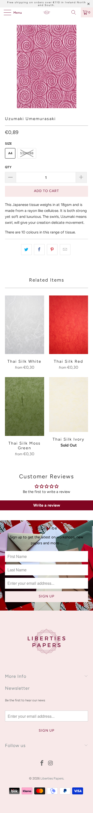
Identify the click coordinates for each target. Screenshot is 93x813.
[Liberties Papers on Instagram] (50, 763)
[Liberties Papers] (46, 12)
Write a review (46, 505)
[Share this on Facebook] (39, 249)
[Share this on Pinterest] (52, 249)
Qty (8, 167)
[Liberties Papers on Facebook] (42, 763)
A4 (10, 153)
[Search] (75, 12)
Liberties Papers (51, 778)
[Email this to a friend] (65, 249)
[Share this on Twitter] (26, 249)
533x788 (26, 153)
